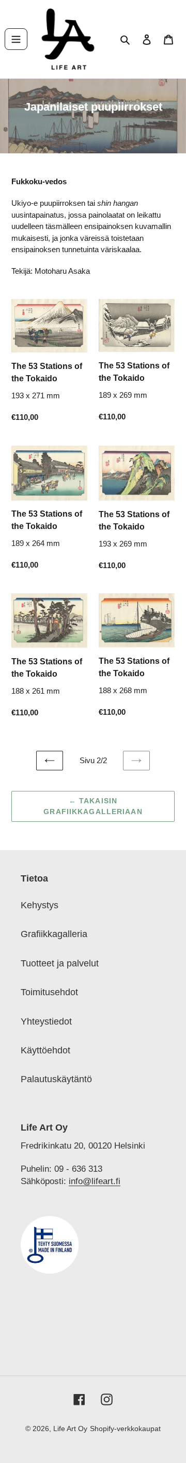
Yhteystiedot (46, 1021)
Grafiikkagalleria (54, 934)
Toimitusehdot (49, 992)
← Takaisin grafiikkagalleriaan (92, 806)
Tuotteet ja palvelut (60, 963)
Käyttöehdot (45, 1050)
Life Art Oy (70, 1428)
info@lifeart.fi (94, 1181)
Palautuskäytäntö (56, 1079)
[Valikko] (16, 39)
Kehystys (39, 905)
